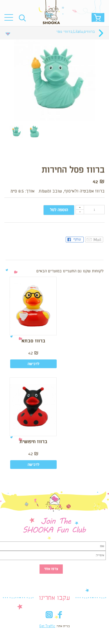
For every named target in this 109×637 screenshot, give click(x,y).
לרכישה (33, 364)
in (49, 616)
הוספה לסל (59, 210)
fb (60, 616)
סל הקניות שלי (98, 19)
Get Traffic (47, 626)
